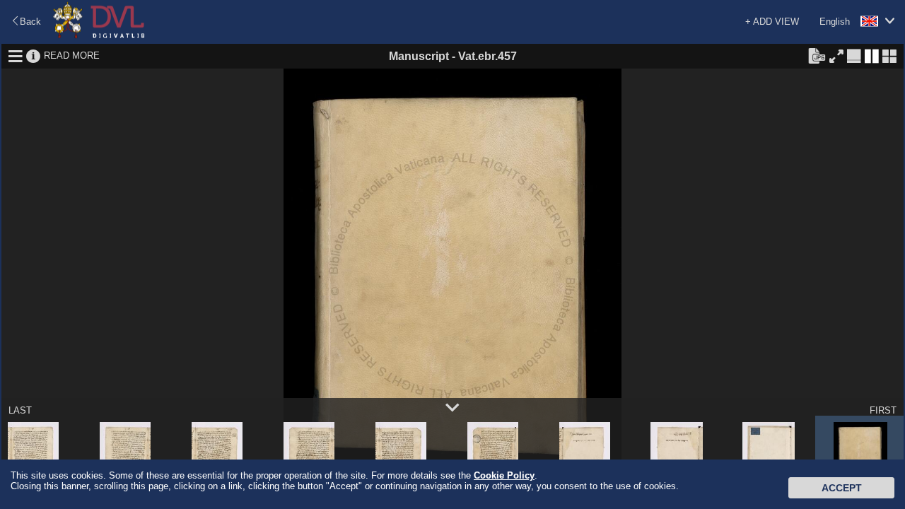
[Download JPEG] (816, 55)
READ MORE (72, 55)
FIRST (883, 410)
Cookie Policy (504, 475)
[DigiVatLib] (99, 35)
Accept (842, 487)
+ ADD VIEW (772, 21)
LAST (20, 410)
